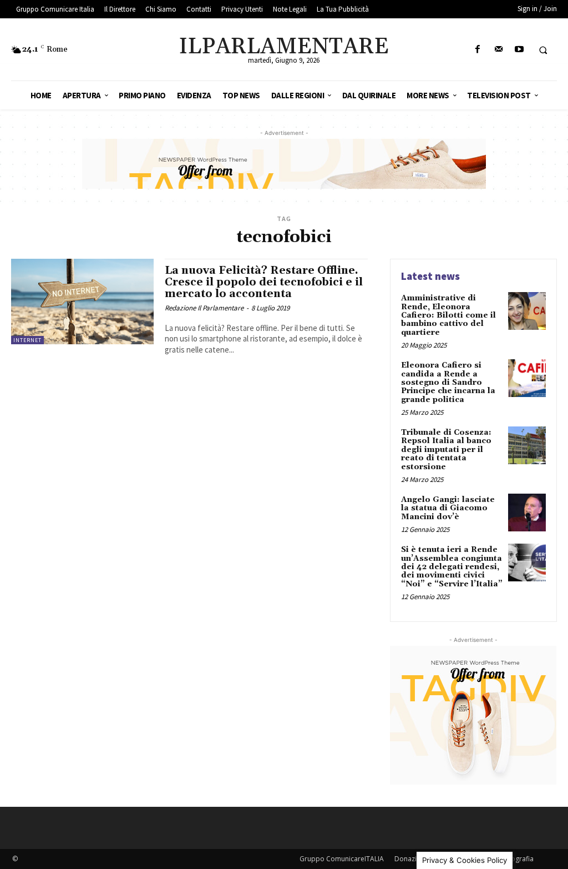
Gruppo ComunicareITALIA (342, 858)
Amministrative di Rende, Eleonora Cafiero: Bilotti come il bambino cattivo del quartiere (448, 315)
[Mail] (498, 49)
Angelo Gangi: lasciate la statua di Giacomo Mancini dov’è (448, 508)
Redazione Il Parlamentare (204, 308)
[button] (543, 50)
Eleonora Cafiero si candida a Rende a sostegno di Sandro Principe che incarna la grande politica (448, 382)
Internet (27, 340)
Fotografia (517, 858)
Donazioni (410, 858)
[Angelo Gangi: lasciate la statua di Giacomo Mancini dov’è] (527, 512)
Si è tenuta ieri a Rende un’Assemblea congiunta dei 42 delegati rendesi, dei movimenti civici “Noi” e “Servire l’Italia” (452, 567)
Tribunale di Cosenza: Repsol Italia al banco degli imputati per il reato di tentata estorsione (446, 450)
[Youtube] (518, 49)
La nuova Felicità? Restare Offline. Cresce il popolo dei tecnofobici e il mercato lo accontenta (264, 282)
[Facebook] (477, 49)
